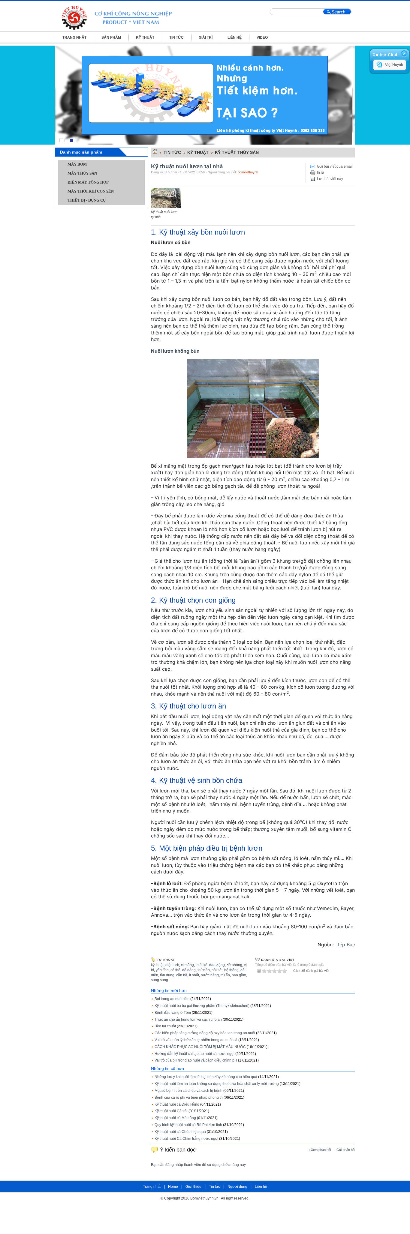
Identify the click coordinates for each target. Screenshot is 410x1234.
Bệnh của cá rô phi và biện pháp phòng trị (189, 1097)
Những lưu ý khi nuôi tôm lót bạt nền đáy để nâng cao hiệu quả (206, 1077)
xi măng (187, 965)
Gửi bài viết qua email (335, 166)
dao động (217, 965)
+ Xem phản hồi (319, 1150)
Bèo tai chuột (165, 1026)
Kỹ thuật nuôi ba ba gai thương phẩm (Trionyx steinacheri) (202, 1006)
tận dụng (167, 975)
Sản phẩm (111, 37)
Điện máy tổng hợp (88, 182)
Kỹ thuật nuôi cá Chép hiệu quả (180, 1132)
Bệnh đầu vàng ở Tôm (173, 1013)
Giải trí (206, 37)
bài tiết (217, 970)
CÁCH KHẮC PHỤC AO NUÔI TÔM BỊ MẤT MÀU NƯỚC (200, 1047)
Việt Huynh (394, 65)
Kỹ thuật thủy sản (237, 152)
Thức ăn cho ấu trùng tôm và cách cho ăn (188, 1019)
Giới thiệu (193, 1187)
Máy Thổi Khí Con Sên (91, 191)
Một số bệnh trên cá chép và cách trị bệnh (188, 1091)
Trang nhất (74, 37)
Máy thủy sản (82, 173)
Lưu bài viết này (330, 179)
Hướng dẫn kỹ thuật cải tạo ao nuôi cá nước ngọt (194, 1054)
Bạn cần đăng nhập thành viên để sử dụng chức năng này (198, 1165)
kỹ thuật (157, 965)
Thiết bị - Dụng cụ (87, 200)
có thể (175, 970)
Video (262, 37)
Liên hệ (235, 37)
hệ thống (231, 970)
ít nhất (194, 975)
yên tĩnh (162, 970)
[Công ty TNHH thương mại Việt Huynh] (121, 17)
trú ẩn (225, 975)
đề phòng (234, 965)
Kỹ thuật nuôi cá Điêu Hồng (177, 1104)
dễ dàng (189, 970)
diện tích (172, 965)
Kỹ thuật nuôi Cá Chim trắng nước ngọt (186, 1139)
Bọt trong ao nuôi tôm (172, 999)
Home (173, 1187)
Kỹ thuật (145, 37)
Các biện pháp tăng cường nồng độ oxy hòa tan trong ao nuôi (205, 1033)
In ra (320, 172)
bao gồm (239, 975)
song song (159, 980)
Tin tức (176, 37)
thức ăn (203, 970)
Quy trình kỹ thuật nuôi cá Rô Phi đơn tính (188, 1125)
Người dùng (237, 1187)
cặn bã (181, 975)
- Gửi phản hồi (344, 1150)
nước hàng (210, 975)
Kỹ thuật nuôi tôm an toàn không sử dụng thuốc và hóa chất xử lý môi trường (217, 1084)
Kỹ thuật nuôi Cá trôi (171, 1111)
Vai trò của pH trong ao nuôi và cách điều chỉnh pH (196, 1060)
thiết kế (201, 965)
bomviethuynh (248, 172)
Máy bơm (77, 164)
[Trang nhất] (154, 153)
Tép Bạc (346, 945)
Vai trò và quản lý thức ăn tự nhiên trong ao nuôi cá (196, 1040)
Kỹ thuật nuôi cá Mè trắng (175, 1118)
